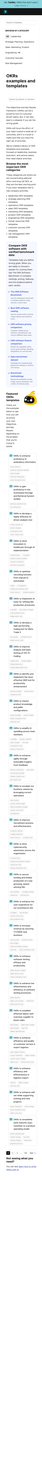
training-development (28, 592)
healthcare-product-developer (18, 558)
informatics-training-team (17, 476)
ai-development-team (16, 531)
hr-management (21, 585)
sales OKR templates (18, 208)
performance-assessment (17, 565)
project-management (16, 1106)
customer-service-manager (17, 1058)
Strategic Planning (14, 42)
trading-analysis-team (16, 664)
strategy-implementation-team (18, 667)
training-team (27, 1140)
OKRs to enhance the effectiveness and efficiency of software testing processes (24, 988)
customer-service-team (16, 810)
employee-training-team (17, 749)
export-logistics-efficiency (17, 1052)
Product (25, 47)
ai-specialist (26, 555)
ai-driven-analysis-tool (16, 524)
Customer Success (14, 58)
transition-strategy (15, 1137)
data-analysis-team (15, 779)
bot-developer (14, 637)
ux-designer (13, 912)
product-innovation (27, 939)
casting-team (14, 895)
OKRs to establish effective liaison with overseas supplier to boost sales (24, 1015)
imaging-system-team (16, 616)
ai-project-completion (25, 739)
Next (33, 1153)
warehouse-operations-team (18, 503)
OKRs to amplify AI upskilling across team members (24, 731)
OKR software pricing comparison (21, 326)
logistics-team (14, 1062)
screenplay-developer (28, 891)
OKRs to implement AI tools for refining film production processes (24, 601)
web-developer (24, 912)
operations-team (28, 691)
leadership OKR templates (20, 196)
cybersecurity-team (15, 864)
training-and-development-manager (20, 861)
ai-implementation (15, 555)
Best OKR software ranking (20, 309)
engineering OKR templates (21, 218)
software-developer (15, 528)
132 (25, 1153)
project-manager (14, 473)
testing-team (30, 1000)
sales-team (13, 949)
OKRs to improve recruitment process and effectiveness (23, 823)
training (12, 585)
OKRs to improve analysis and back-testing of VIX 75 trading (22, 651)
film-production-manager (26, 609)
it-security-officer (15, 858)
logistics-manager (30, 1055)
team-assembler (14, 891)
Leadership (16, 36)
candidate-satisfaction (16, 834)
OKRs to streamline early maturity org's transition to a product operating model (24, 1124)
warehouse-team (15, 721)
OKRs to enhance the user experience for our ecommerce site (24, 904)
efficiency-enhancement (17, 769)
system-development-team (17, 480)
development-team (26, 637)
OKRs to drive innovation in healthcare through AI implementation (24, 546)
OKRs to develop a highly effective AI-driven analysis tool (23, 516)
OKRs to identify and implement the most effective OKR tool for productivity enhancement (24, 680)
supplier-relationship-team (17, 1031)
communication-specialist (17, 773)
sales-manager (14, 943)
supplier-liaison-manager (27, 1024)
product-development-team (26, 949)
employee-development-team (18, 868)
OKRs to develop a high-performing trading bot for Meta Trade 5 (23, 627)
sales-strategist (14, 1028)
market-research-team (16, 534)
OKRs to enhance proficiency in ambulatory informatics (25, 459)
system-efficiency (15, 466)
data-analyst (30, 769)
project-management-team (17, 1109)
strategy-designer (26, 660)
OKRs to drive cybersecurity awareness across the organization (24, 849)
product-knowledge (15, 715)
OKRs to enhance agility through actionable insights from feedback (23, 760)
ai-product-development (17, 561)
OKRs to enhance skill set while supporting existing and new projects (24, 1097)
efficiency (13, 1082)
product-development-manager (19, 807)
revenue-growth (14, 939)
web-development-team (17, 919)
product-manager (28, 715)
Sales (7, 47)
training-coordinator (15, 1140)
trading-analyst (14, 660)
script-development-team (17, 613)
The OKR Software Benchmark (20, 293)
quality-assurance (15, 997)
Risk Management (13, 63)
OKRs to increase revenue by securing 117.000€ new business (23, 930)
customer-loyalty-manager (17, 803)
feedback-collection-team (17, 776)
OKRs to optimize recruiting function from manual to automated (22, 576)
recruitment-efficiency (16, 831)
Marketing (16, 47)
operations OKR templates (20, 205)
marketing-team (14, 813)
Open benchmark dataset (19, 358)
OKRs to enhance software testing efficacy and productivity (22, 961)
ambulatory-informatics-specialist (19, 470)
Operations (29, 42)
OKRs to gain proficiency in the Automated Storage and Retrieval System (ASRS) (24, 492)
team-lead (25, 742)
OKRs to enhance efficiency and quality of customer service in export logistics (24, 1042)
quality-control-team (16, 1113)
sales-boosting (14, 1024)
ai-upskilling (13, 739)
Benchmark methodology (17, 374)
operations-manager (15, 691)
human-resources (15, 592)
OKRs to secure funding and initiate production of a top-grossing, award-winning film (23, 880)
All (7, 36)
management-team (15, 694)
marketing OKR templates (20, 211)
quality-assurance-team (16, 640)
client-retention (14, 800)
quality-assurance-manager (17, 970)
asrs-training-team (15, 507)
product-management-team (18, 718)
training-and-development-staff (19, 589)
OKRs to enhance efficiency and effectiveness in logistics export (22, 1073)
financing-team (24, 895)
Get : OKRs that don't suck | (21, 4)
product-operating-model (17, 1133)
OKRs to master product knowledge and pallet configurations (23, 706)
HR (19, 52)
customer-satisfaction (16, 1055)
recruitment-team (28, 837)
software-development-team (18, 977)
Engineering (11, 52)
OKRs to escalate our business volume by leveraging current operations (24, 791)
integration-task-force (16, 1143)
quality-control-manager (17, 1000)
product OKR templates (19, 215)
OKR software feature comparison (21, 342)
